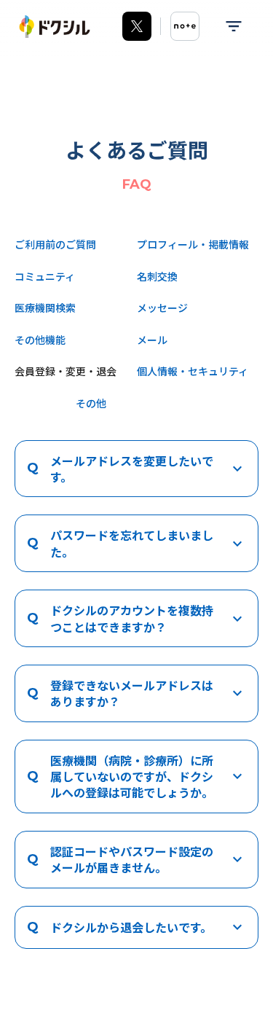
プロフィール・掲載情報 (193, 244)
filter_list (233, 26)
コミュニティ (45, 276)
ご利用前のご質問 (55, 244)
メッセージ (162, 307)
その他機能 (40, 339)
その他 (91, 403)
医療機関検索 (45, 307)
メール (152, 339)
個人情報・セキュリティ (192, 371)
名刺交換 (157, 276)
